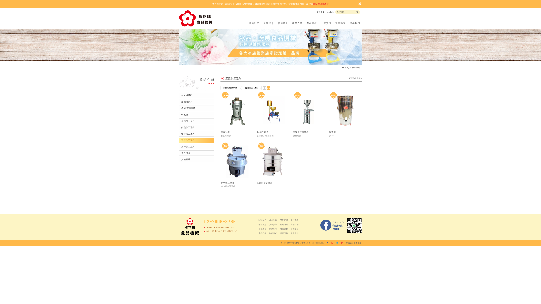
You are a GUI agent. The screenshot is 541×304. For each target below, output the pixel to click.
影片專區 (295, 220)
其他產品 (185, 159)
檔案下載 (284, 233)
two (264, 88)
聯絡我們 (355, 23)
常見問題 (284, 220)
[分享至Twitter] (337, 243)
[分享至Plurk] (342, 243)
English (330, 12)
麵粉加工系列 (188, 134)
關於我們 (254, 23)
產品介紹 (297, 23)
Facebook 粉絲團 (332, 225)
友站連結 (284, 224)
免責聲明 (295, 233)
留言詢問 (340, 23)
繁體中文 (321, 12)
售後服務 (295, 224)
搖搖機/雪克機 (188, 108)
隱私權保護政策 (321, 4)
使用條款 (295, 229)
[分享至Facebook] (328, 243)
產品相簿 (312, 23)
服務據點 (284, 229)
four (268, 88)
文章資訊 (326, 23)
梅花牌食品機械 (197, 18)
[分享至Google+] (333, 243)
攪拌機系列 (187, 153)
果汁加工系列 (188, 146)
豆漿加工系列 (188, 140)
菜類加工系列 (188, 121)
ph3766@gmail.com (224, 227)
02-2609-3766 (220, 222)
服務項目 (283, 23)
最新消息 (268, 23)
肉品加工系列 (188, 127)
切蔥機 (184, 114)
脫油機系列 (187, 102)
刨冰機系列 (187, 95)
